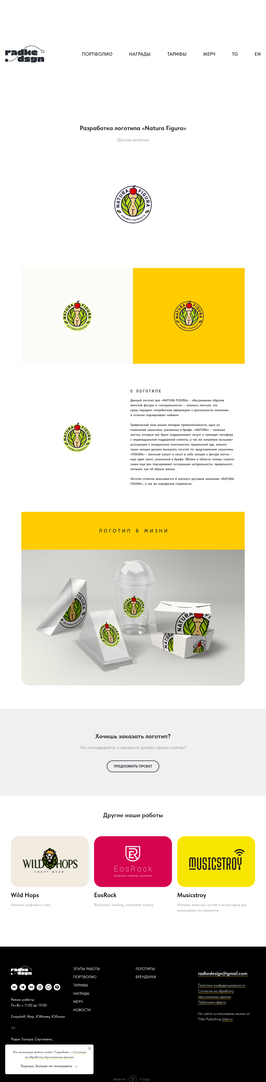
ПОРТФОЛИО (84, 977)
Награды (140, 54)
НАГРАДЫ (81, 993)
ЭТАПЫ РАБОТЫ (86, 969)
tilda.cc (227, 1019)
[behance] (31, 987)
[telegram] (22, 987)
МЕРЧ (78, 1001)
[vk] (14, 987)
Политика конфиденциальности (221, 985)
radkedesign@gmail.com (222, 973)
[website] (48, 987)
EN (258, 54)
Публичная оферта (212, 1002)
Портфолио (97, 54)
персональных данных (214, 997)
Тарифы (177, 54)
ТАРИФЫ (80, 985)
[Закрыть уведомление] (89, 1048)
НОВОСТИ (82, 1010)
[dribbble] (40, 987)
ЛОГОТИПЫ (145, 969)
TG (235, 54)
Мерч (209, 54)
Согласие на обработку (216, 991)
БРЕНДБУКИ (146, 977)
